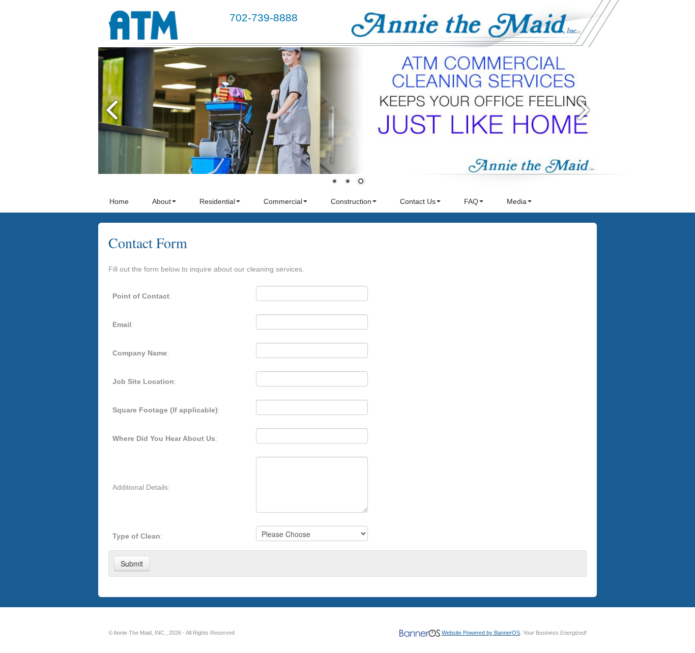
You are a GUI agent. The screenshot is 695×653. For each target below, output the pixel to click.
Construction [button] (351, 201)
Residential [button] (217, 201)
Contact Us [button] (418, 201)
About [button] (161, 201)
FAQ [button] (471, 201)
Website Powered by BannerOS (481, 633)
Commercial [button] (283, 201)
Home (119, 201)
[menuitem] (119, 201)
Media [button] (517, 201)
